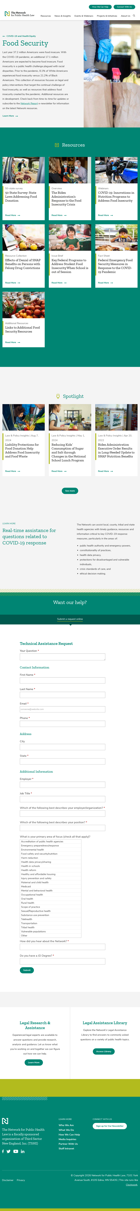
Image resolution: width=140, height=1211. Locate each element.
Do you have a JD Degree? (37, 956)
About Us (125, 15)
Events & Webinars (84, 15)
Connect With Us (124, 7)
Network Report (29, 103)
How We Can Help (100, 7)
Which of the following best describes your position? (53, 822)
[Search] (133, 16)
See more (70, 490)
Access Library (103, 1051)
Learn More (8, 116)
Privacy (21, 1180)
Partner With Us (68, 1144)
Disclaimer (7, 1180)
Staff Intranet (66, 1148)
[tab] (69, 619)
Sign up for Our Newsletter (109, 1126)
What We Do (66, 1130)
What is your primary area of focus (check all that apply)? (55, 837)
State (24, 756)
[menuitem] (100, 7)
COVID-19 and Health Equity (21, 36)
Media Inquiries (67, 1139)
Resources (46, 15)
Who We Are (66, 1125)
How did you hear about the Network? (44, 941)
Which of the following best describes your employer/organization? (62, 808)
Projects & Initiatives (107, 15)
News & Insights (63, 15)
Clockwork (131, 1184)
